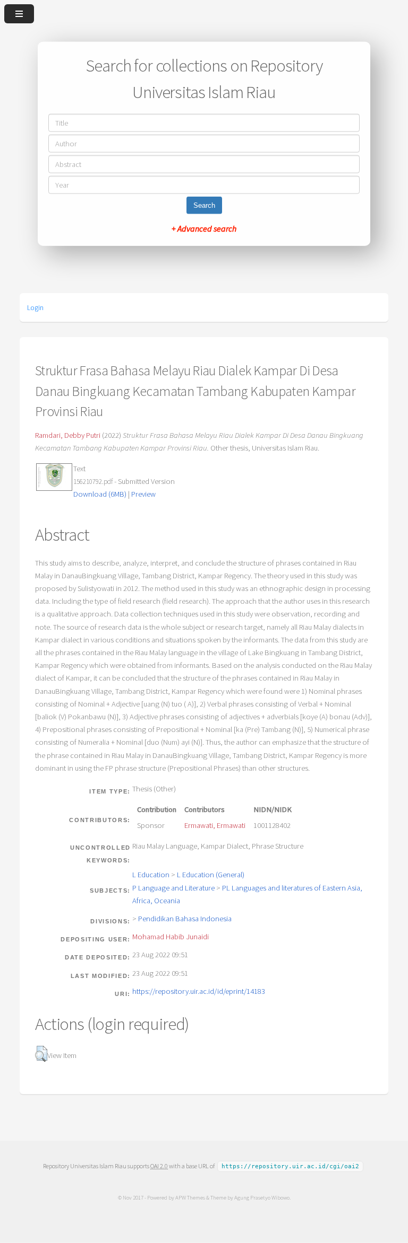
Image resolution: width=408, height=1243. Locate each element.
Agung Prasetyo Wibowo (262, 1197)
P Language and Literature (173, 888)
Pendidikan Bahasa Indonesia (185, 918)
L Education (150, 874)
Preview (143, 494)
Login (35, 307)
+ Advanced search (204, 228)
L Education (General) (210, 874)
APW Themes (190, 1197)
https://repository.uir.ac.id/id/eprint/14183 (198, 991)
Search (204, 205)
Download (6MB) (99, 494)
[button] (41, 1054)
